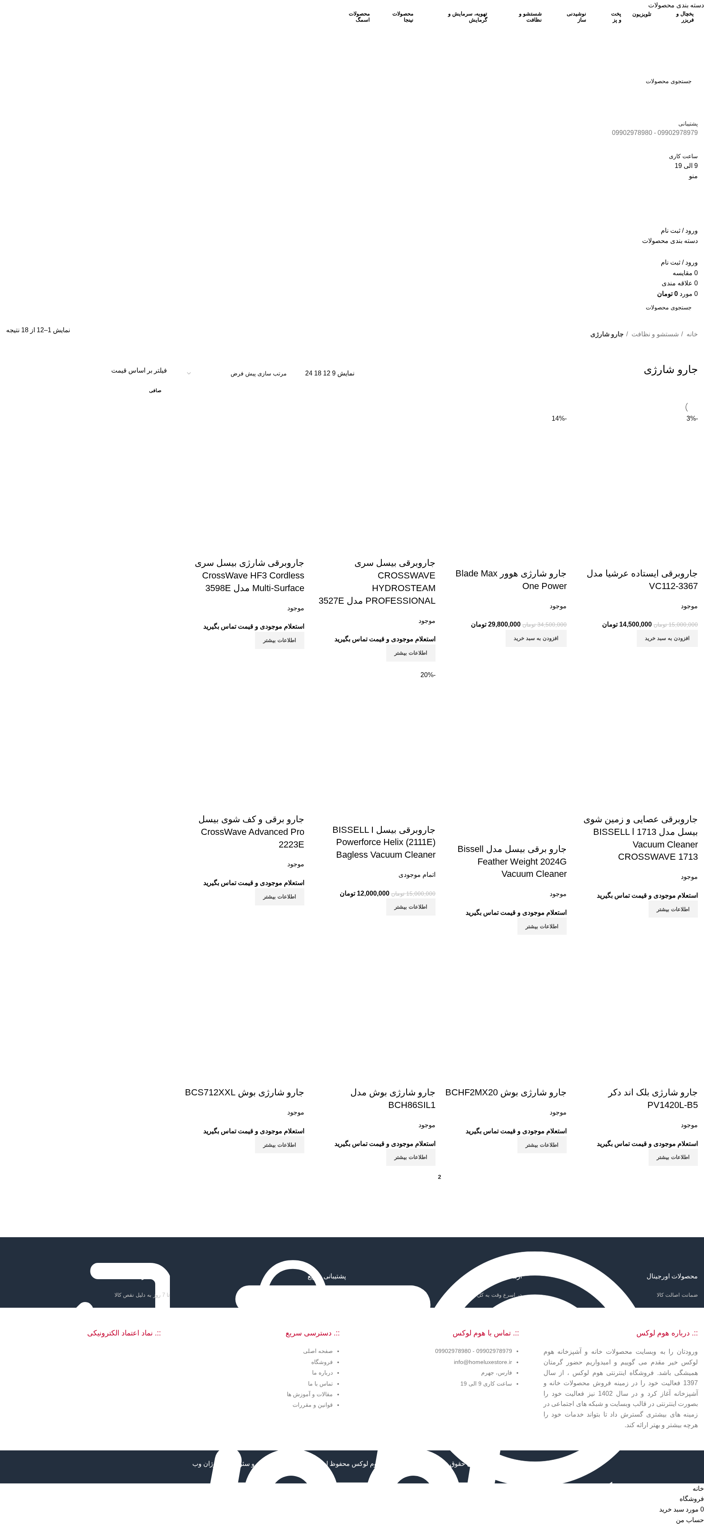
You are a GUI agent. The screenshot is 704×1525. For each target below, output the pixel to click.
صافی (155, 390)
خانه (691, 334)
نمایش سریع (666, 557)
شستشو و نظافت (654, 334)
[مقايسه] (688, 557)
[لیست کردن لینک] (262, 1361)
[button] (667, 638)
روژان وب (205, 1463)
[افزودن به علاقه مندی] (644, 557)
